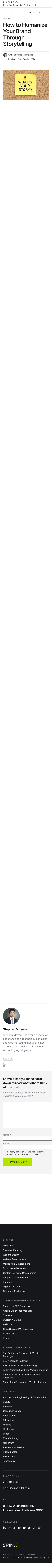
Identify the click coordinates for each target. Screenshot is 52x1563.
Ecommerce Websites (14, 1268)
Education (8, 1420)
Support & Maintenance (15, 1277)
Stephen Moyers (25, 55)
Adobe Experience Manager (17, 1310)
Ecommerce (9, 1415)
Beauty (6, 1401)
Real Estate (9, 1456)
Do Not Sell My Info (41, 1557)
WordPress (8, 1333)
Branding (7, 1282)
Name (7, 1134)
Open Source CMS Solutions (18, 1329)
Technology (9, 1461)
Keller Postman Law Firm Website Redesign (25, 1370)
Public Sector (10, 1452)
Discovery (8, 1245)
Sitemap (6, 1557)
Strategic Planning (12, 1250)
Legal (6, 1433)
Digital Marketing (12, 1286)
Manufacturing (10, 1438)
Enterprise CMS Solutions (16, 1306)
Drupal (6, 1338)
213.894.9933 (11, 2)
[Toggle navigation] (48, 12)
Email (7, 1143)
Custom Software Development (19, 1273)
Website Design (11, 1254)
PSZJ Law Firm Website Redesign (20, 1365)
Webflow (7, 1324)
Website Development (14, 1259)
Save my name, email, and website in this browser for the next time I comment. (26, 1153)
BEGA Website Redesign (15, 1361)
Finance (7, 1424)
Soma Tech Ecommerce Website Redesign (25, 1382)
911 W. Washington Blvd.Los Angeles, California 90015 (24, 1508)
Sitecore (7, 1315)
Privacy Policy (26, 1557)
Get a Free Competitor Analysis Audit (19, 5)
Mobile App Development (16, 1263)
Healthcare (8, 1429)
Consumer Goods (12, 1411)
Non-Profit (8, 1442)
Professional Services (14, 1447)
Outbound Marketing (14, 1291)
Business (7, 1406)
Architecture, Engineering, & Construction (24, 1397)
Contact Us (15, 1557)
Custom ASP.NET (12, 1319)
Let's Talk (34, 12)
